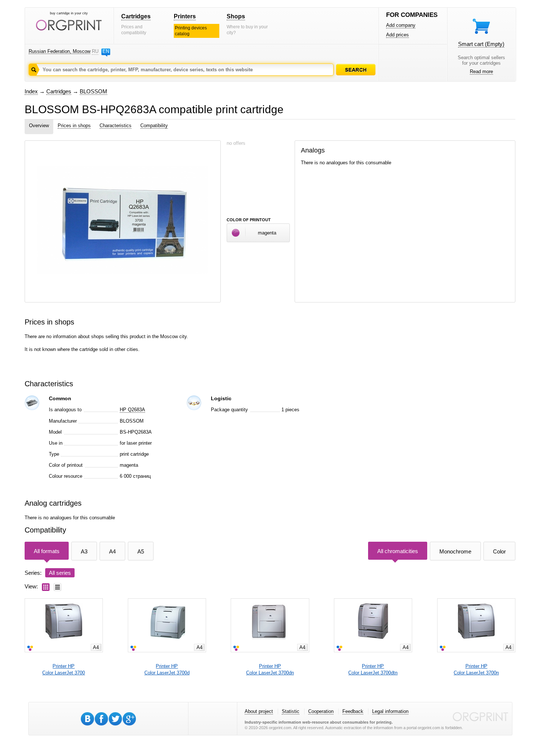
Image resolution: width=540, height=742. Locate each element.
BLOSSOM (93, 91)
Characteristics (116, 125)
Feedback (352, 711)
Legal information (390, 711)
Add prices (397, 34)
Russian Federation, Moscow (59, 51)
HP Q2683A (132, 409)
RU (95, 51)
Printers (185, 16)
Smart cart (481, 44)
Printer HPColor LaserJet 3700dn (270, 669)
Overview (39, 125)
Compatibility (154, 125)
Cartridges (136, 16)
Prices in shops (74, 125)
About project (259, 711)
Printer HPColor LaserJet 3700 (63, 669)
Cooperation (321, 711)
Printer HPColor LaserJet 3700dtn (372, 669)
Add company (400, 25)
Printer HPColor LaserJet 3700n (476, 669)
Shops (236, 16)
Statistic (290, 711)
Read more (481, 71)
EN (105, 51)
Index (31, 91)
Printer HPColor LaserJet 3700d (167, 669)
